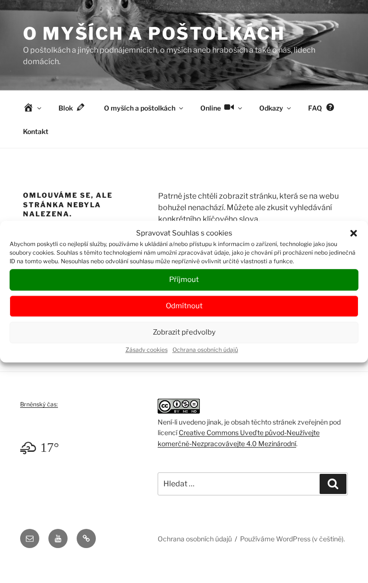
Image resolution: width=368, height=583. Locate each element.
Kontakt (35, 131)
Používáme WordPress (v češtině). (292, 539)
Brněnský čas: (39, 404)
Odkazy (271, 108)
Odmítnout (184, 306)
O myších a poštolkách (154, 33)
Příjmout (184, 279)
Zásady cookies (147, 349)
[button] (353, 233)
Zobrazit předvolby (184, 332)
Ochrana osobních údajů (205, 349)
